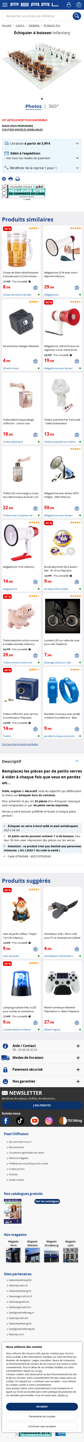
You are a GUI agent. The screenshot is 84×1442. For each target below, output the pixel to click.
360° (53, 106)
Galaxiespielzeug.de (20, 1280)
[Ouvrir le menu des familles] (5, 5)
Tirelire (7, 736)
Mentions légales (18, 1158)
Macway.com (16, 1334)
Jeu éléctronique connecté (59, 736)
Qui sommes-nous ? (20, 1141)
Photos (33, 106)
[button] (42, 143)
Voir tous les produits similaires (20, 744)
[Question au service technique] (18, 178)
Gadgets (34, 25)
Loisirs (20, 25)
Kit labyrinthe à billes (56, 589)
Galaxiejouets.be (18, 1318)
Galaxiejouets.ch (18, 1285)
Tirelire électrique (13, 442)
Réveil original (52, 1029)
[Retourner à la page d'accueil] (34, 5)
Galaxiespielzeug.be (20, 1323)
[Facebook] (5, 178)
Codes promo (17, 1169)
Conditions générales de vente (26, 1152)
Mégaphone (51, 294)
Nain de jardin (11, 956)
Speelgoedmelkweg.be (22, 1329)
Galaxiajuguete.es (19, 1301)
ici (67, 1395)
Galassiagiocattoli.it (20, 1307)
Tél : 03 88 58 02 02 (24, 1049)
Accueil (7, 25)
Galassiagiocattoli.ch (20, 1296)
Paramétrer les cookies (42, 1416)
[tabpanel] (42, 66)
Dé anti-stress (11, 368)
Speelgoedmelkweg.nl (21, 1312)
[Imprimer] (11, 178)
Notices (13, 1174)
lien (40, 1370)
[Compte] (69, 5)
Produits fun (51, 25)
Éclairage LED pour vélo (57, 662)
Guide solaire (16, 1180)
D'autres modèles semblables (22, 129)
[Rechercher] (77, 16)
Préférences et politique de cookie (28, 1163)
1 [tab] (42, 99)
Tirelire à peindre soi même (59, 442)
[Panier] (79, 5)
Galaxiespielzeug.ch (20, 1291)
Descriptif (11, 761)
